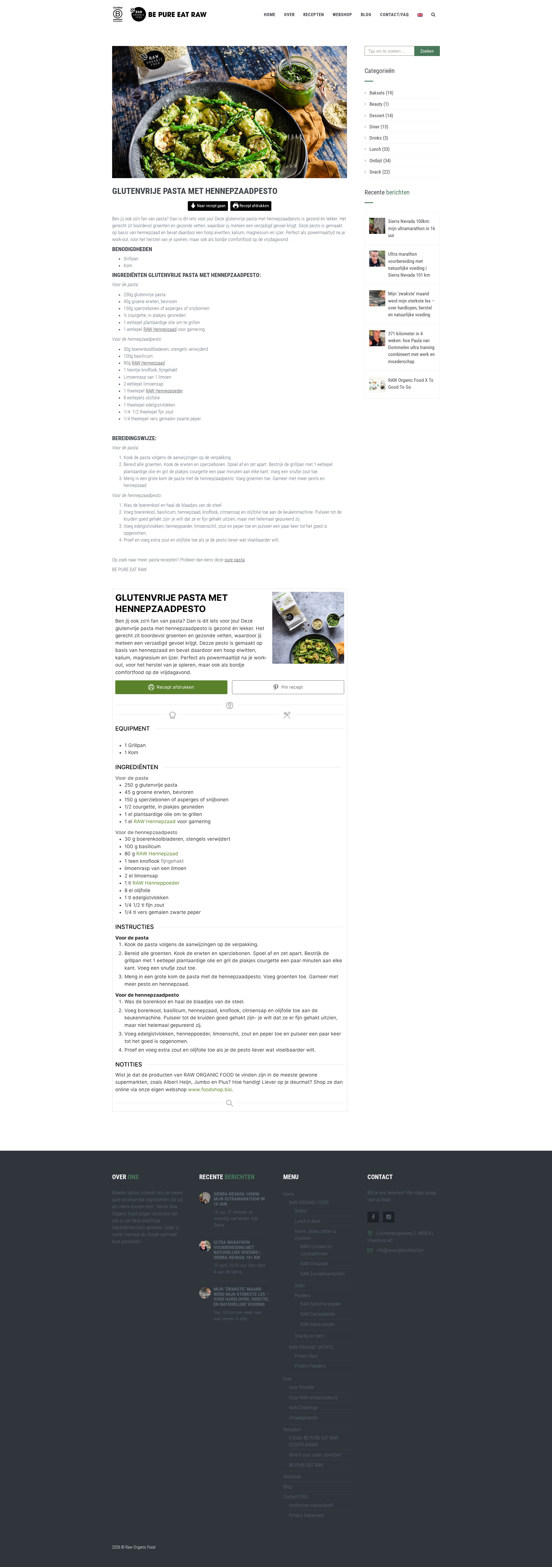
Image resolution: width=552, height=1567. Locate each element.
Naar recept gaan (210, 205)
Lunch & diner (308, 1221)
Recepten (313, 14)
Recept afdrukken (254, 205)
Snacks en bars (309, 1336)
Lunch (379, 149)
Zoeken (427, 51)
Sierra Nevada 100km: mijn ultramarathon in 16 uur (411, 228)
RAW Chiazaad (314, 1263)
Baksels (381, 93)
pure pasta (235, 560)
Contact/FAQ (394, 14)
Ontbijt (380, 160)
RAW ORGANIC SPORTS (311, 1347)
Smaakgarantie (303, 1417)
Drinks (378, 138)
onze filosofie (301, 1387)
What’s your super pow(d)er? (315, 1455)
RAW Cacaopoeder (317, 1314)
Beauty (379, 104)
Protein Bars (306, 1356)
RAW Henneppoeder (164, 391)
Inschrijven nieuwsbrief (311, 1505)
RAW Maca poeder (317, 1324)
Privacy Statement (306, 1515)
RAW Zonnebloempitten (322, 1274)
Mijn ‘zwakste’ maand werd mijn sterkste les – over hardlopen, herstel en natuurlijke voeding (241, 1296)
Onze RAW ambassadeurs (313, 1397)
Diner (378, 127)
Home (269, 14)
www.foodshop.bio (210, 1089)
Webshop (342, 14)
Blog (366, 14)
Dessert (381, 115)
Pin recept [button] (291, 687)
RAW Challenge (303, 1407)
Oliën (299, 1285)
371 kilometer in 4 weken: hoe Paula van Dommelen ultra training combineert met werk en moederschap (411, 347)
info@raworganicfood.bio (399, 1250)
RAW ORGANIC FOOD (309, 1202)
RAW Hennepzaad (160, 329)
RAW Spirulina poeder (320, 1304)
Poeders (302, 1295)
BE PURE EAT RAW (306, 1465)
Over (289, 14)
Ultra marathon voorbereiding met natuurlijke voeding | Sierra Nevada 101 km (237, 1249)
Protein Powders (310, 1366)
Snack (379, 172)
